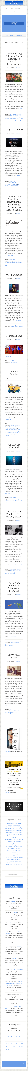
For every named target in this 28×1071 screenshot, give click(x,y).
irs (5, 264)
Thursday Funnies (14, 373)
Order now (7, 751)
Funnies (11, 423)
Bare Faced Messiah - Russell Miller (14, 828)
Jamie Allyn (11, 429)
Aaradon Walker (13, 425)
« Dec (12, 1055)
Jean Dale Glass (17, 429)
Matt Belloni (12, 500)
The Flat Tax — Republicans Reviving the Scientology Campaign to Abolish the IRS (14, 203)
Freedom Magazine (18, 262)
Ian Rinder (15, 712)
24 (8, 1046)
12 (14, 1040)
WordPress (19, 1063)
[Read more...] (11, 255)
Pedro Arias (7, 433)
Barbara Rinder (13, 710)
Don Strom (12, 499)
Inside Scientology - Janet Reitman (14, 843)
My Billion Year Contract (14, 848)
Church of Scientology (15, 117)
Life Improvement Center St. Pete (16, 118)
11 (11, 1040)
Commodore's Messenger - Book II (14, 857)
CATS (11, 261)
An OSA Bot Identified (14, 446)
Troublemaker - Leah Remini (14, 823)
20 (16, 1043)
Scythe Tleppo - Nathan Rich (14, 859)
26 (14, 1046)
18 (11, 1043)
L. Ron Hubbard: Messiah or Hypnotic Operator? (14, 983)
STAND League (13, 497)
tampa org (18, 120)
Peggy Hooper (13, 433)
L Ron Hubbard (19, 569)
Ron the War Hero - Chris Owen (14, 864)
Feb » (15, 1055)
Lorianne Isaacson (12, 432)
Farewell (13, 901)
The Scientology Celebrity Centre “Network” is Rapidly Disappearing (14, 58)
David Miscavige (13, 114)
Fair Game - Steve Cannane (14, 841)
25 (11, 1046)
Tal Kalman (18, 433)
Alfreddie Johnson (13, 184)
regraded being (13, 362)
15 (22, 1040)
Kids (10, 709)
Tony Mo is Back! (14, 129)
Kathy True (7, 500)
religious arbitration (9, 645)
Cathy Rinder (10, 712)
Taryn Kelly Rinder (14, 656)
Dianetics (12, 642)
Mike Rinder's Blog (14, 23)
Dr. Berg (15, 428)
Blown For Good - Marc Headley (14, 832)
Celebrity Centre (13, 115)
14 (19, 1040)
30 (6, 1049)
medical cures (19, 644)
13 (16, 1040)
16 (6, 1043)
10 (8, 1040)
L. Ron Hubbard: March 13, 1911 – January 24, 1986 (14, 514)
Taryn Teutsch (11, 713)
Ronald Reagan (16, 264)
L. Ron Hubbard (9, 264)
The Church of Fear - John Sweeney (14, 839)
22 (22, 1043)
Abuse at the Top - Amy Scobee (14, 834)
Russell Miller (12, 573)
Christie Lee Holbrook (13, 426)
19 (14, 1043)
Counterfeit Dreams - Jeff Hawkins (14, 830)
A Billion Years (12, 569)
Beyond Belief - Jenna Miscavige (14, 846)
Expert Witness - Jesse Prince (14, 861)
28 (19, 1046)
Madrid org (18, 432)
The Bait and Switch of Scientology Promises (14, 586)
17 (8, 1043)
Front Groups (12, 259)
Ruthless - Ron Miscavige (14, 825)
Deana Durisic (11, 428)
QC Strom (17, 500)
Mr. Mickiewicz (8, 120)
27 (16, 1046)
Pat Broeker (7, 573)
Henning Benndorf (19, 499)
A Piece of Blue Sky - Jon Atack (14, 845)
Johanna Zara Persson (9, 431)
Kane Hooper (17, 431)
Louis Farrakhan (12, 185)
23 (6, 1046)
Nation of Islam (13, 181)
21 (19, 1043)
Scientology (13, 120)
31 (8, 1049)
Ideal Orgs (19, 114)
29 (22, 1046)
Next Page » (23, 720)
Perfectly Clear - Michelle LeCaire (14, 863)
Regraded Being (14, 335)
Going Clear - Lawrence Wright (14, 827)
